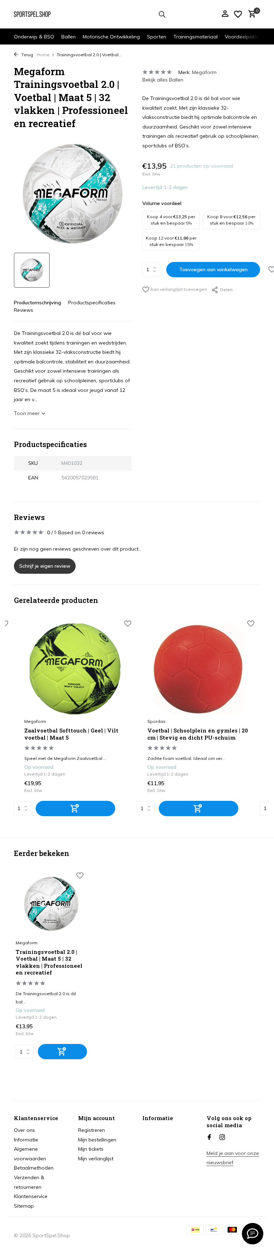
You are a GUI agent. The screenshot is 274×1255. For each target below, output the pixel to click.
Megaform (204, 72)
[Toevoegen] (75, 808)
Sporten (156, 36)
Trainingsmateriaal (195, 36)
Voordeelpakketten (247, 36)
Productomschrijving (37, 302)
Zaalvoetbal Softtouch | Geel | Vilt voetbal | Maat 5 (71, 734)
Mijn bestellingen (97, 1139)
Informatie (26, 1139)
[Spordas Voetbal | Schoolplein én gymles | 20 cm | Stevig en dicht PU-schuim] (198, 669)
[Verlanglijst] (238, 14)
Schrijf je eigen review (44, 566)
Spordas (156, 721)
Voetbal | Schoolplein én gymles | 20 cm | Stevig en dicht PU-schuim (197, 734)
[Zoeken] (162, 14)
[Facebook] (209, 1137)
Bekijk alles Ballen (162, 80)
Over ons (24, 1130)
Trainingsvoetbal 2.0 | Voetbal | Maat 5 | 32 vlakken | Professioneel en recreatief (49, 962)
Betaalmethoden (34, 1168)
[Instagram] (222, 1137)
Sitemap (24, 1206)
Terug (26, 54)
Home (43, 54)
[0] (250, 14)
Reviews (23, 310)
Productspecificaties (92, 302)
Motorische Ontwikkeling (111, 36)
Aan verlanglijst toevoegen (178, 289)
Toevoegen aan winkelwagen (213, 269)
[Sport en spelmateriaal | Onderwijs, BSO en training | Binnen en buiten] (36, 14)
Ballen (68, 36)
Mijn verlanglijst (95, 1158)
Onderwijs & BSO (34, 36)
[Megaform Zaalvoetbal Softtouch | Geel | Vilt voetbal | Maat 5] (75, 669)
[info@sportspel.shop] (252, 1233)
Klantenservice (30, 1196)
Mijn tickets (90, 1149)
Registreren (91, 1130)
